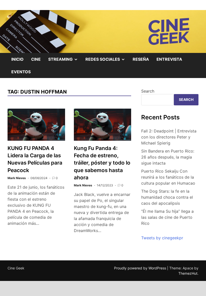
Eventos (21, 71)
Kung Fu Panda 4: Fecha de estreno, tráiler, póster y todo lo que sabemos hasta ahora (102, 162)
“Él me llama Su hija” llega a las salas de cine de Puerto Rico (167, 217)
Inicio (17, 59)
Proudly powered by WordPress (140, 268)
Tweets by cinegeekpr (162, 237)
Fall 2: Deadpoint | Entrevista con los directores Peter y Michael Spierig (168, 136)
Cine (36, 59)
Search (147, 91)
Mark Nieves (17, 178)
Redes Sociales (107, 60)
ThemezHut (187, 273)
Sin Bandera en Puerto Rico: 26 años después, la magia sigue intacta (167, 157)
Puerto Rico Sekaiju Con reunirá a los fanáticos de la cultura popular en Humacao (168, 177)
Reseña (141, 59)
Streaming (65, 60)
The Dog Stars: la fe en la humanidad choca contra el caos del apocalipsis (167, 197)
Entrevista (169, 59)
